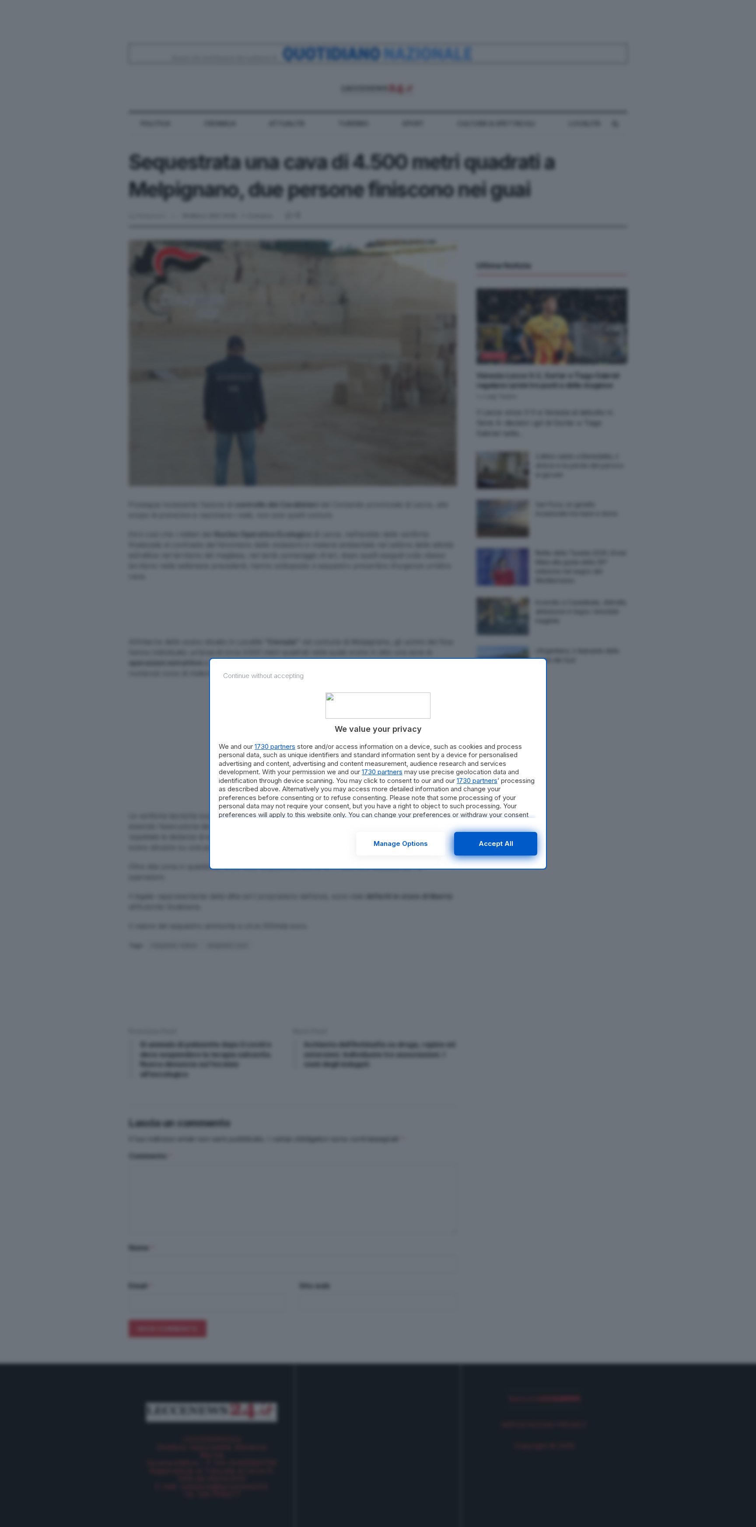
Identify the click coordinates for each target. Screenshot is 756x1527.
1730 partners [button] (275, 746)
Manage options (401, 843)
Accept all (496, 843)
